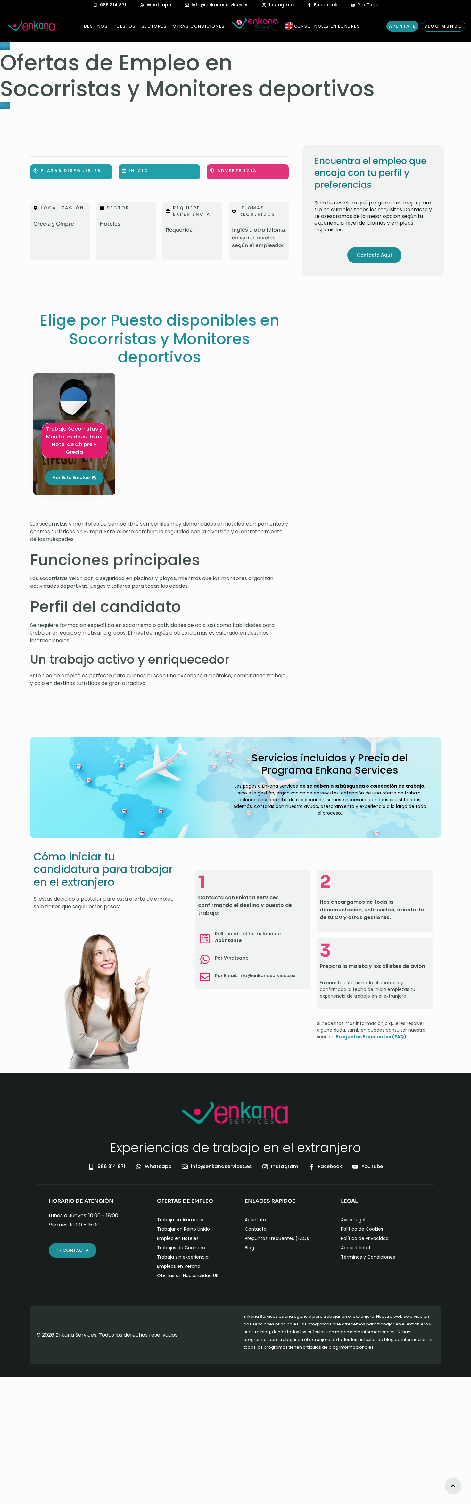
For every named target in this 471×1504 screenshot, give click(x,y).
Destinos (96, 26)
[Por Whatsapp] (205, 959)
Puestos (125, 26)
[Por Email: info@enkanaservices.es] (205, 977)
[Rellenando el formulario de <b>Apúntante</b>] (205, 938)
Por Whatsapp (232, 958)
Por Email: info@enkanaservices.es (255, 975)
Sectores (154, 26)
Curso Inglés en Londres (327, 26)
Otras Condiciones (199, 26)
